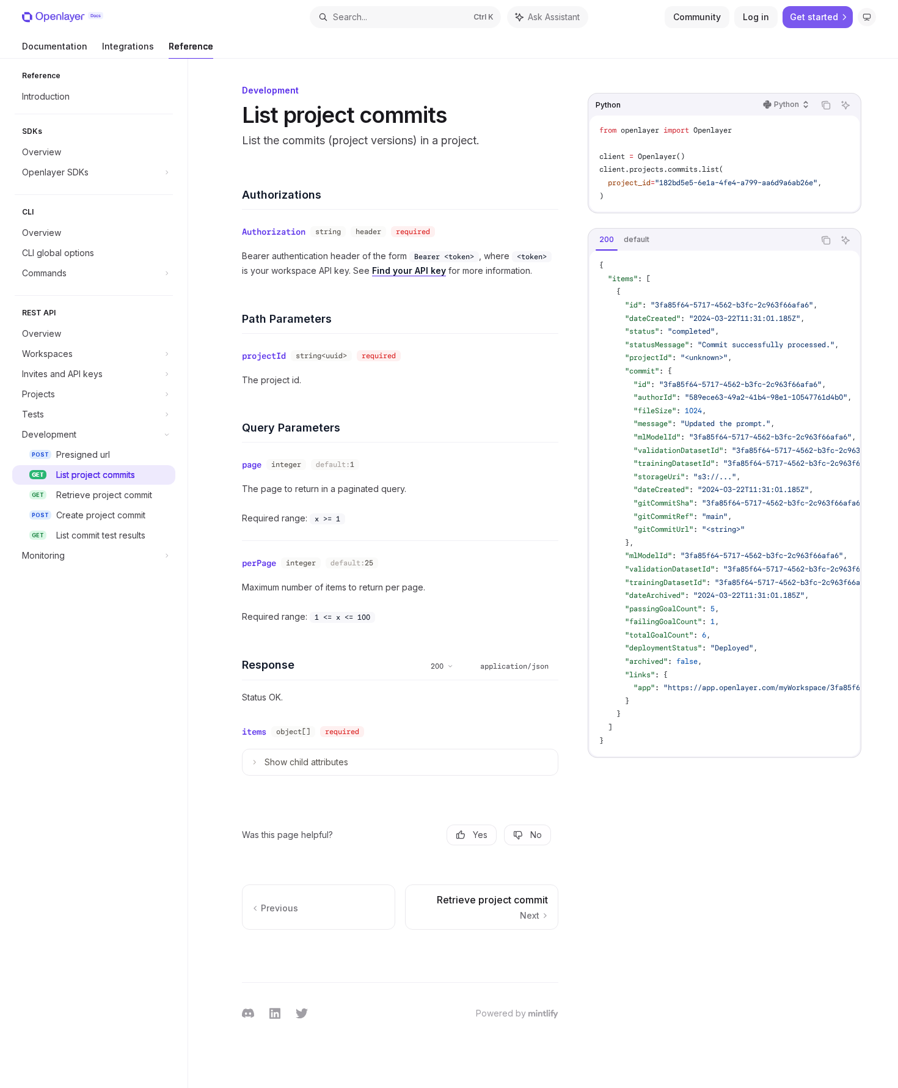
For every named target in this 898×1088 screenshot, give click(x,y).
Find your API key (409, 270)
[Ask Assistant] (845, 105)
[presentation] (725, 503)
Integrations (128, 46)
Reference (191, 46)
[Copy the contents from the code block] (826, 105)
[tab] (607, 239)
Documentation (54, 46)
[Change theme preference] (867, 17)
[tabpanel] (725, 503)
